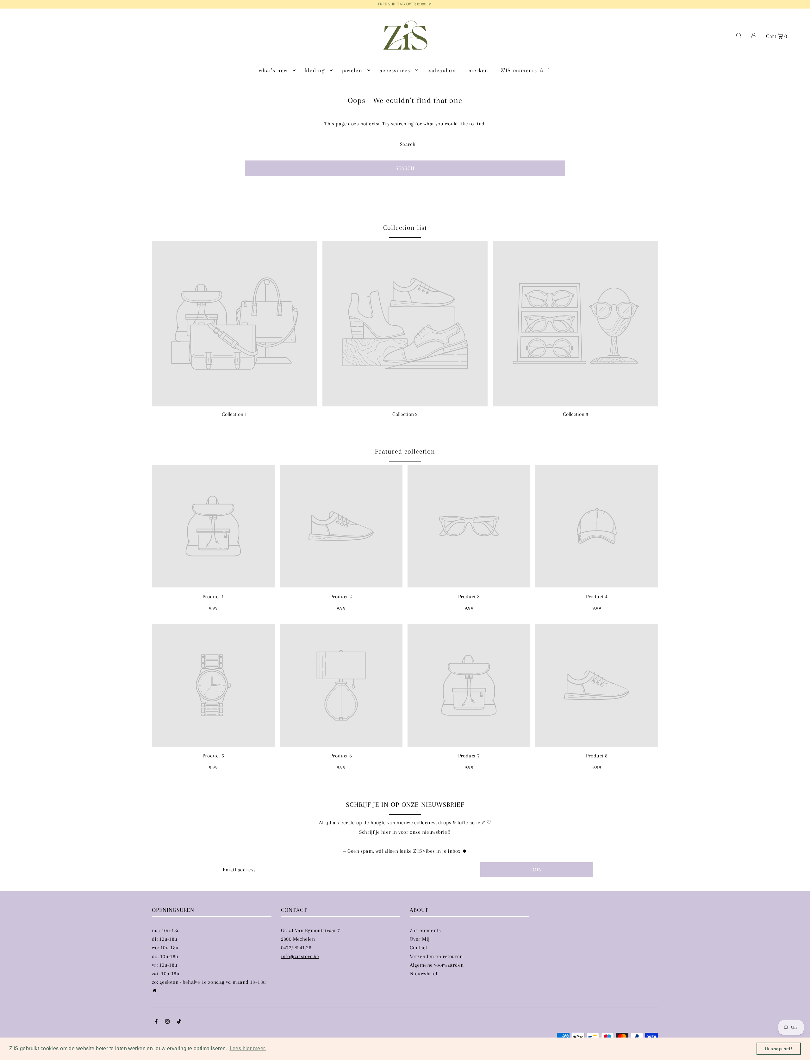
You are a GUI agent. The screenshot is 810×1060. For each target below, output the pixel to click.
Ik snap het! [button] (778, 1048)
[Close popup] (524, 464)
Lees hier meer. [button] (248, 1048)
